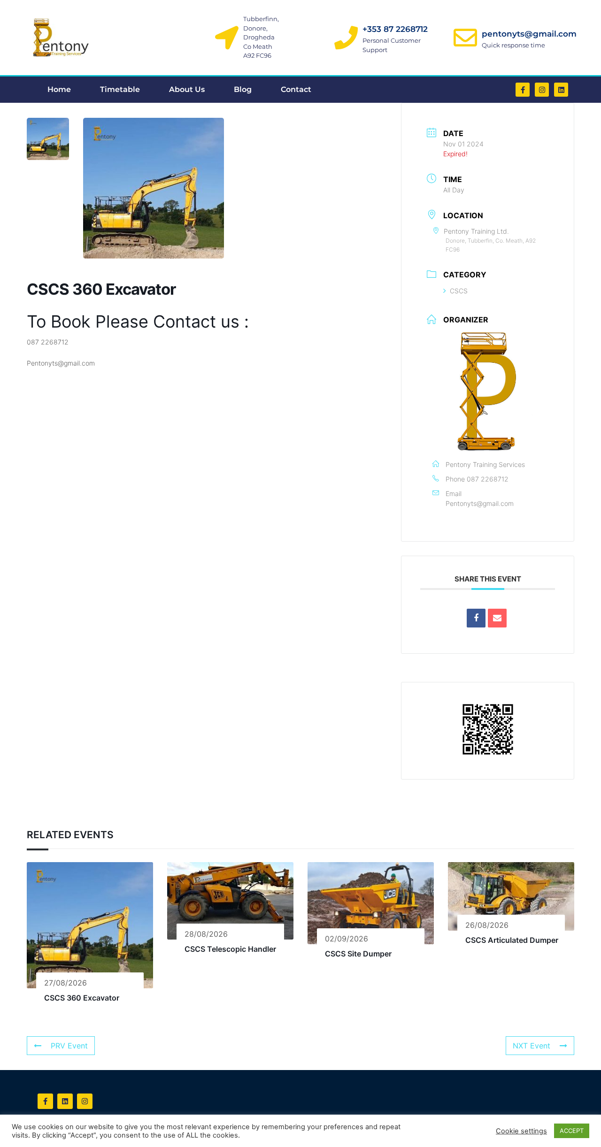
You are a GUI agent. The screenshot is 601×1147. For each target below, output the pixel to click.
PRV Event (69, 1045)
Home (59, 89)
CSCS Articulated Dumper (511, 940)
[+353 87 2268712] (346, 37)
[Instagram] (542, 90)
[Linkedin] (561, 90)
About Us (187, 89)
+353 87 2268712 (395, 29)
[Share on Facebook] (476, 618)
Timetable (120, 89)
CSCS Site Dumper (358, 953)
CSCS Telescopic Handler (230, 949)
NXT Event (531, 1045)
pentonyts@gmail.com (529, 33)
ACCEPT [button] (572, 1130)
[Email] (497, 618)
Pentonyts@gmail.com (480, 503)
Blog (243, 89)
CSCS (459, 291)
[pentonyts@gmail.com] (465, 37)
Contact (296, 89)
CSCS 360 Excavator (81, 997)
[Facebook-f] (523, 90)
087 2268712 (488, 479)
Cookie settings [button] (521, 1131)
